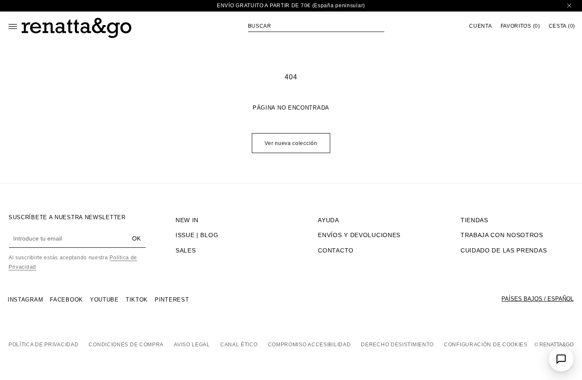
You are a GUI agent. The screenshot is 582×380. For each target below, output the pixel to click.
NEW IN (187, 220)
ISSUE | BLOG (197, 235)
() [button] (520, 26)
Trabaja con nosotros (502, 235)
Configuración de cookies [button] (485, 345)
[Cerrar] (569, 6)
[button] (316, 26)
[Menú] (12, 26)
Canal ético (239, 345)
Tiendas (474, 220)
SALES (186, 250)
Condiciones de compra (126, 345)
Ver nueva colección (291, 143)
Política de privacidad (43, 345)
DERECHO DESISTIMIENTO (397, 345)
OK (136, 238)
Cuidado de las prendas (504, 250)
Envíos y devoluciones (359, 235)
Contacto (336, 250)
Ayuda (328, 220)
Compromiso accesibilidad (309, 345)
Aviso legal (192, 345)
